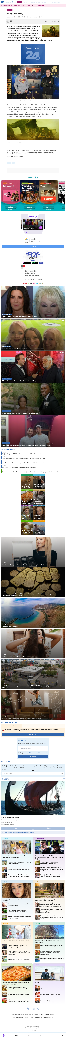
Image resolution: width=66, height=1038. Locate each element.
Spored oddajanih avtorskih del (44, 1017)
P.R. (11, 21)
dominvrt (39, 923)
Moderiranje (44, 1012)
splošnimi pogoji (31, 753)
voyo (37, 965)
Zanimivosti (40, 5)
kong (9, 162)
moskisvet (6, 923)
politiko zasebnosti (42, 753)
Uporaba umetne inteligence (33, 1020)
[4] (10, 195)
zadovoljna (40, 838)
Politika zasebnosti (38, 1014)
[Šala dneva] (62, 774)
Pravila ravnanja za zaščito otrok (23, 1017)
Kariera (37, 1012)
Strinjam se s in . (33, 753)
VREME (32, 246)
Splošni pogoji (49, 1014)
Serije (22, 5)
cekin (37, 881)
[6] (48, 195)
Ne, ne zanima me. (7, 822)
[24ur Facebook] (34, 1008)
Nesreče (11, 726)
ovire (54, 726)
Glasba (28, 5)
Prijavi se (33, 756)
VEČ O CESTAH (32, 734)
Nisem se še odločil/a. (8, 824)
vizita (5, 881)
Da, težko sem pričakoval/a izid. (11, 820)
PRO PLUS (31, 1012)
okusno (5, 965)
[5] (29, 195)
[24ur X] (38, 1008)
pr (13, 162)
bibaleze (6, 838)
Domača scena (7, 5)
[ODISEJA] (32, 177)
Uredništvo (24, 1012)
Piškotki (51, 1012)
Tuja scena (16, 5)
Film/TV (33, 5)
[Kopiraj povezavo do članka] (58, 21)
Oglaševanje (15, 1012)
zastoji (33, 726)
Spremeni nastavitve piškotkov (21, 1014)
